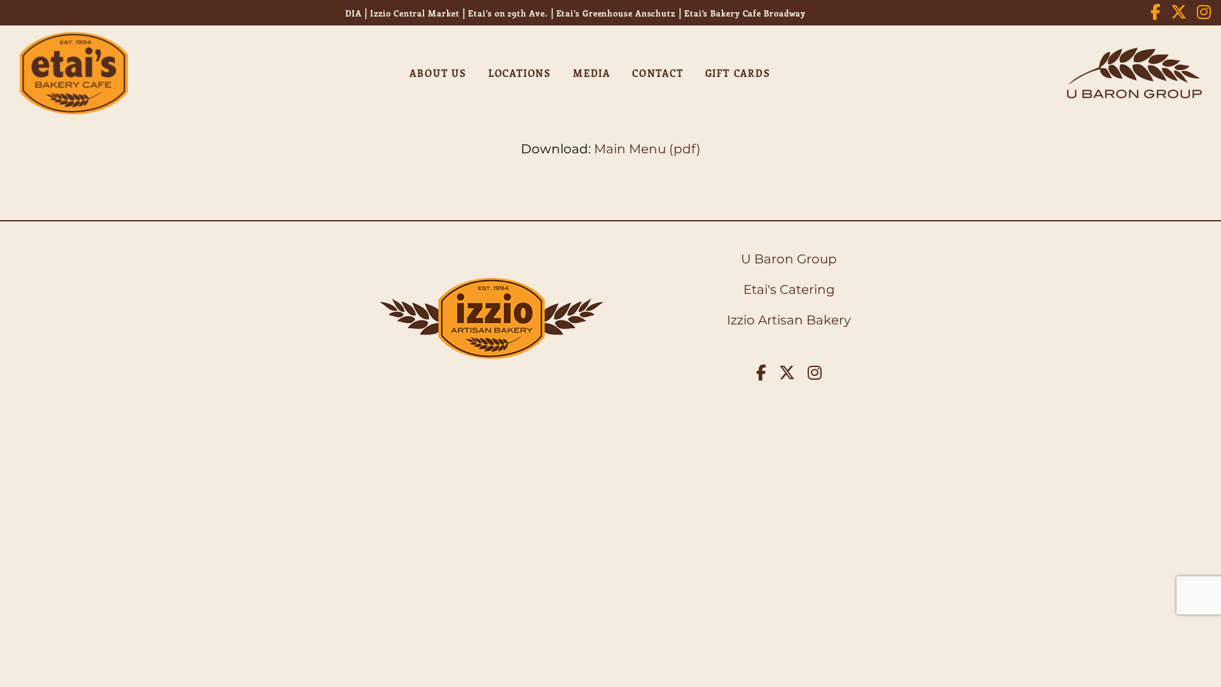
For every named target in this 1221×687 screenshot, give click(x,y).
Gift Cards (738, 73)
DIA (353, 13)
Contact (658, 73)
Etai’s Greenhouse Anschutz (615, 13)
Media (591, 73)
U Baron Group (789, 259)
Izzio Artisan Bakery (789, 320)
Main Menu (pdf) (647, 148)
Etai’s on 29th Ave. (507, 13)
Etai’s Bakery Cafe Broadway (745, 13)
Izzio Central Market (414, 13)
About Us (438, 73)
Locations (519, 73)
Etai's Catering (789, 289)
